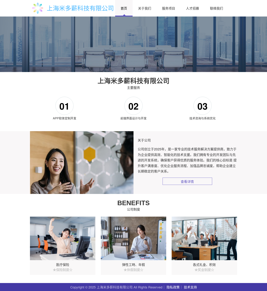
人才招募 (192, 8)
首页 (124, 8)
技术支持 (190, 287)
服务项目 (168, 8)
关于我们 (144, 8)
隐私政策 (173, 287)
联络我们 (216, 8)
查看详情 (187, 181)
